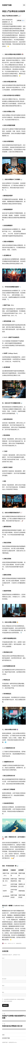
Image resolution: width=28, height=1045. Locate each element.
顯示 (23, 20)
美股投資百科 (18, 943)
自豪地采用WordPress (13, 1042)
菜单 (24, 5)
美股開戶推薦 (7, 5)
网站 (3, 992)
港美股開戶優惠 (6, 1038)
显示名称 (4, 978)
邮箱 (3, 985)
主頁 (3, 1034)
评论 (3, 958)
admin (5, 943)
